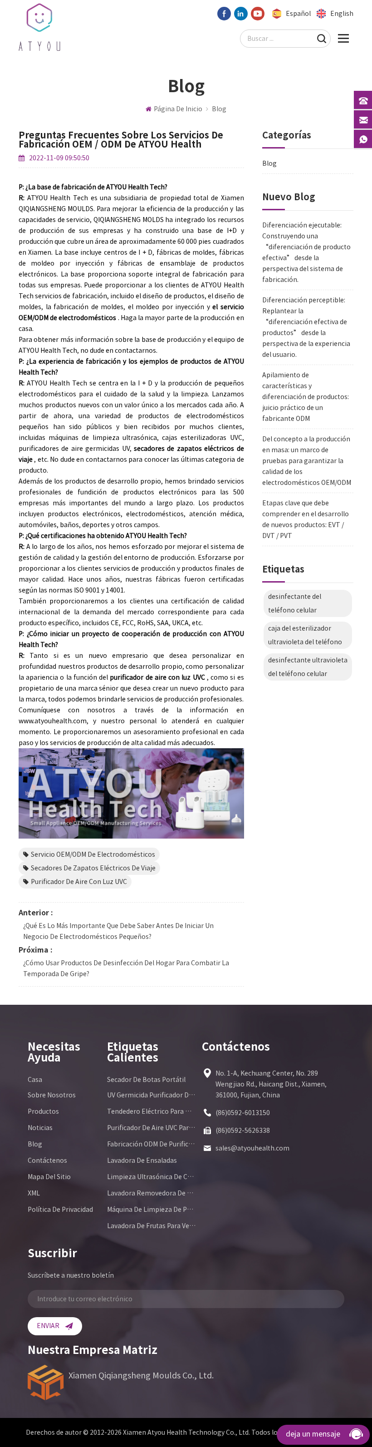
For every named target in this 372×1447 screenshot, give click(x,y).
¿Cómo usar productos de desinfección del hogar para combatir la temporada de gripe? (126, 968)
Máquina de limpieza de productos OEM (151, 1209)
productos (43, 1111)
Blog (219, 109)
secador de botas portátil (146, 1080)
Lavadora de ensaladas (142, 1160)
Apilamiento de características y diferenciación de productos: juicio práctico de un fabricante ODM (305, 397)
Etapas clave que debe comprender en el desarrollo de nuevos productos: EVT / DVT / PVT (305, 519)
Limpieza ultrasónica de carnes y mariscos (151, 1177)
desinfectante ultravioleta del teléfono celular (308, 667)
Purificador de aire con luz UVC (79, 882)
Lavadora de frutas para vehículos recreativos (151, 1226)
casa (35, 1080)
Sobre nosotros (52, 1095)
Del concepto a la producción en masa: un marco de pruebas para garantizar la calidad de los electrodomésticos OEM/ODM (306, 461)
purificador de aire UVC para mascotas (151, 1128)
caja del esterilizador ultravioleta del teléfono (305, 635)
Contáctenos (47, 1160)
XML (34, 1193)
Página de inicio (178, 109)
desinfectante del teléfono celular (294, 603)
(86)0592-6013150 (242, 1113)
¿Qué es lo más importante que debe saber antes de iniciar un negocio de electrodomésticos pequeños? (118, 931)
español (298, 13)
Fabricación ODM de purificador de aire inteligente (151, 1144)
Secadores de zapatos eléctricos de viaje (93, 868)
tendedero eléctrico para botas (151, 1111)
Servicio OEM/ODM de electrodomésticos (93, 854)
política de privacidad (60, 1209)
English (341, 13)
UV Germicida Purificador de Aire (151, 1095)
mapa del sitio (49, 1177)
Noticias (40, 1128)
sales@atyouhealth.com (252, 1148)
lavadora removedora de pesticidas (151, 1193)
